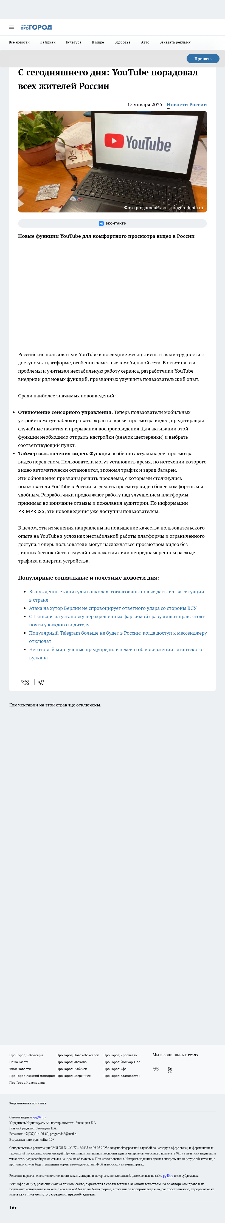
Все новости (19, 42)
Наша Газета (19, 1062)
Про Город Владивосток (121, 1076)
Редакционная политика (27, 1103)
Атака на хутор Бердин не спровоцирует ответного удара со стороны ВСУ (113, 608)
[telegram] (42, 682)
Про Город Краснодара (27, 1082)
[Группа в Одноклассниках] (170, 1069)
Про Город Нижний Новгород (32, 1076)
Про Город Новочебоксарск (78, 1055)
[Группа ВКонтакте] (112, 223)
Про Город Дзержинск (74, 1076)
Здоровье (123, 42)
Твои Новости (20, 1069)
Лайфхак (47, 42)
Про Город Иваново (72, 1062)
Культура (73, 42)
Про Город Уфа (114, 1069)
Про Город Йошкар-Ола (121, 1062)
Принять (203, 58)
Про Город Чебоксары (26, 1055)
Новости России (187, 104)
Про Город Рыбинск (72, 1069)
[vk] (25, 682)
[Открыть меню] (11, 27)
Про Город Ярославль (120, 1055)
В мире (98, 42)
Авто (145, 42)
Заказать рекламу (175, 42)
